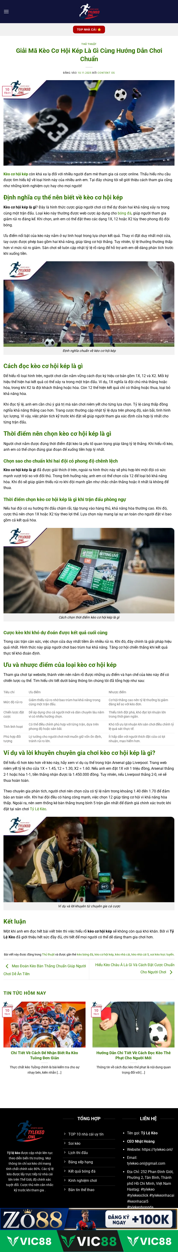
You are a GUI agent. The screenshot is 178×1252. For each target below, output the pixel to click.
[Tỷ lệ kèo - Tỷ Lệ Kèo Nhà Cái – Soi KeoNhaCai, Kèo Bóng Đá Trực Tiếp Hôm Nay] (89, 11)
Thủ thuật (89, 44)
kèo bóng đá (85, 954)
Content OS (106, 72)
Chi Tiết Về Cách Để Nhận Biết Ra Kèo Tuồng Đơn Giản (44, 1055)
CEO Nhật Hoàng (141, 1141)
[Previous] (9, 1035)
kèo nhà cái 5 (140, 954)
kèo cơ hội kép (104, 954)
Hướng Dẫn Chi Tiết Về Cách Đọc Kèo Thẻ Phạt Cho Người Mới (133, 1055)
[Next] (168, 1035)
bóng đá (124, 213)
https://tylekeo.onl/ (157, 1149)
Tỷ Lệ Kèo (38, 809)
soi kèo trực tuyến (162, 954)
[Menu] (6, 11)
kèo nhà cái (122, 954)
